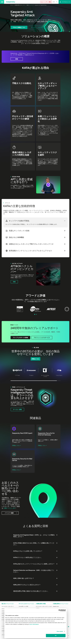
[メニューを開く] (2, 2)
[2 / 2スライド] (36, 314)
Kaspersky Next (56, 606)
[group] (35, 184)
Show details (60, 631)
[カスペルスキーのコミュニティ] (68, 626)
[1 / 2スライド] (35, 314)
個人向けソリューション (8, 603)
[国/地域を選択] (54, 2)
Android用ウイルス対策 (23, 606)
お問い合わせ (4, 634)
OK (56, 635)
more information (34, 624)
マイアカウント (65, 1)
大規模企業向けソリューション (60, 603)
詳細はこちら (16, 445)
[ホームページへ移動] (10, 2)
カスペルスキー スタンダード (8, 606)
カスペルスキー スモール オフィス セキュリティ (44, 607)
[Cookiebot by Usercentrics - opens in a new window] (60, 610)
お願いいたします (10, 508)
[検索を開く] (56, 2)
